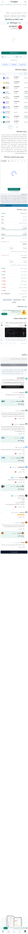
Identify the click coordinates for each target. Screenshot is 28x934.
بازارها (19, 16)
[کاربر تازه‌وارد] (26, 392)
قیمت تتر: (20, 4)
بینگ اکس (7, 106)
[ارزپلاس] (4, 88)
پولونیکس (7, 121)
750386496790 (21, 467)
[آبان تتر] (4, 78)
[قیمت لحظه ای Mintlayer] (8, 23)
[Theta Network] (12, 477)
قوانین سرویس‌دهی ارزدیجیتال (7, 202)
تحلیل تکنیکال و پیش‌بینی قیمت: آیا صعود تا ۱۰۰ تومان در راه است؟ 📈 (15, 323)
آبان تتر (7, 77)
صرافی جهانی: (9, 4)
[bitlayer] (10, 533)
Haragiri (23, 523)
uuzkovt (23, 411)
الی (20, 438)
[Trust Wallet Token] (10, 467)
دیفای (23, 299)
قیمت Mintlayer (23, 213)
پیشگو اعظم (22, 477)
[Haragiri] (26, 523)
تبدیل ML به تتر (14, 60)
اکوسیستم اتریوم (17, 299)
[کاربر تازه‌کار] (26, 424)
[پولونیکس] (4, 122)
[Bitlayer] (14, 523)
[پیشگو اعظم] (26, 477)
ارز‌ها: (26, 4)
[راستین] (4, 83)
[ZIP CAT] (14, 411)
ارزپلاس (7, 87)
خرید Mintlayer (13, 53)
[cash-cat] (12, 438)
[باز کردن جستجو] (2, 1)
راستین (7, 82)
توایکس (7, 102)
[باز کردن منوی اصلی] (25, 1)
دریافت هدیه (4, 314)
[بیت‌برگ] (4, 97)
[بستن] (2, 928)
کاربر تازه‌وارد (22, 392)
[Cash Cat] (16, 447)
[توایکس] (4, 102)
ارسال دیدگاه (14, 365)
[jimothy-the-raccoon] (9, 401)
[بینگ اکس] (4, 107)
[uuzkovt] (26, 411)
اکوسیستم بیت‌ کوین (7, 299)
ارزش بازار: (2, 4)
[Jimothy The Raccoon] (12, 424)
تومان (17, 57)
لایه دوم (14, 302)
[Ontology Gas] (12, 392)
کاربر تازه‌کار (18, 401)
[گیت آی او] (4, 112)
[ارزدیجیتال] (14, 1)
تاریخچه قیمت (13, 16)
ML (2, 57)
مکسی (6, 92)
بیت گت (7, 116)
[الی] (26, 447)
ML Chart (11, 191)
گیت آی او (7, 111)
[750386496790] (26, 467)
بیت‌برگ (7, 97)
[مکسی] (4, 92)
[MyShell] (12, 512)
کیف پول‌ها (6, 16)
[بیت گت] (4, 117)
